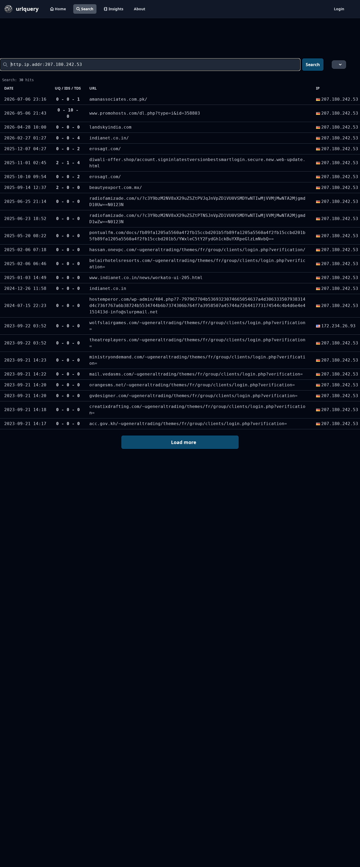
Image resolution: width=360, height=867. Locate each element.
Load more (183, 442)
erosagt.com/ (105, 148)
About (139, 8)
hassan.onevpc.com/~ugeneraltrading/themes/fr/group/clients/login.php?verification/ (197, 249)
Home (60, 8)
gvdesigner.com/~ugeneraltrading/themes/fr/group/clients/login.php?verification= (193, 395)
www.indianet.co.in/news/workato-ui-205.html (146, 277)
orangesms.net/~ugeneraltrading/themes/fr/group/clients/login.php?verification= (192, 384)
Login (339, 8)
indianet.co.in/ (109, 137)
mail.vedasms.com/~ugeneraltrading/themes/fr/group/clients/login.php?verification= (196, 374)
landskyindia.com (110, 127)
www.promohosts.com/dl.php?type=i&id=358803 (144, 113)
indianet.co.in (107, 288)
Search (87, 8)
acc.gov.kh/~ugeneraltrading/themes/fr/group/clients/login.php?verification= (188, 423)
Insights (116, 8)
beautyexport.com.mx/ (115, 187)
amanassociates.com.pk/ (118, 99)
